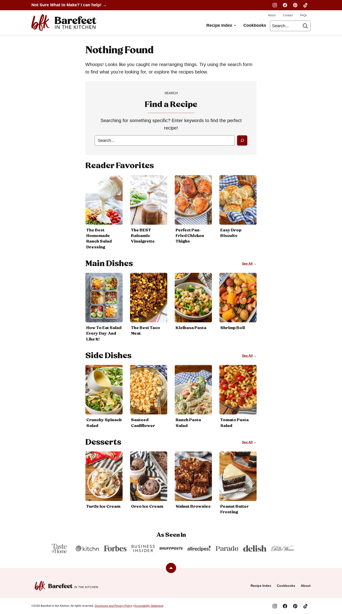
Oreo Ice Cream (147, 506)
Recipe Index (219, 25)
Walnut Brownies (193, 506)
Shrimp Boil (232, 328)
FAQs (303, 15)
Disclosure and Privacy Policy (113, 605)
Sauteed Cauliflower (143, 422)
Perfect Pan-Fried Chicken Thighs (190, 235)
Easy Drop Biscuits (230, 233)
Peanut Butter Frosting (234, 509)
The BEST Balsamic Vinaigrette (143, 235)
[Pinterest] (295, 5)
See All (247, 263)
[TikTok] (305, 5)
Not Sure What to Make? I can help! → (69, 5)
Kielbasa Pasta (191, 328)
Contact (288, 15)
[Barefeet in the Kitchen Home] (63, 22)
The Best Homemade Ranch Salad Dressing (99, 238)
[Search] (305, 26)
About (271, 15)
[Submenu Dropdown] (235, 25)
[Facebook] (285, 5)
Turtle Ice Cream (103, 506)
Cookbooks (254, 25)
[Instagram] (275, 5)
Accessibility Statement (148, 605)
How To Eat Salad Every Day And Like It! (103, 333)
